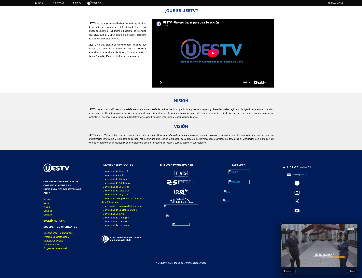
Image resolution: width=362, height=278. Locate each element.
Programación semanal (55, 248)
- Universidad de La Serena (115, 187)
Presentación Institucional (56, 237)
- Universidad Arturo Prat (114, 175)
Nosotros (47, 199)
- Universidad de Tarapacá (115, 171)
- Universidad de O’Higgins (115, 217)
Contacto (47, 215)
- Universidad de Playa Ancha (116, 194)
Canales (47, 211)
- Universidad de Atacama (114, 179)
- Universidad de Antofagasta (116, 183)
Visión (46, 207)
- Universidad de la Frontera (116, 221)
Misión (46, 203)
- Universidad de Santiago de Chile (119, 210)
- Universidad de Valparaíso (115, 190)
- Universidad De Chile (113, 214)
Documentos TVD (52, 244)
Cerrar (352, 271)
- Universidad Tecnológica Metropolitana (122, 206)
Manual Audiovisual (53, 241)
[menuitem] (39, 3)
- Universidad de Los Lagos (115, 225)
